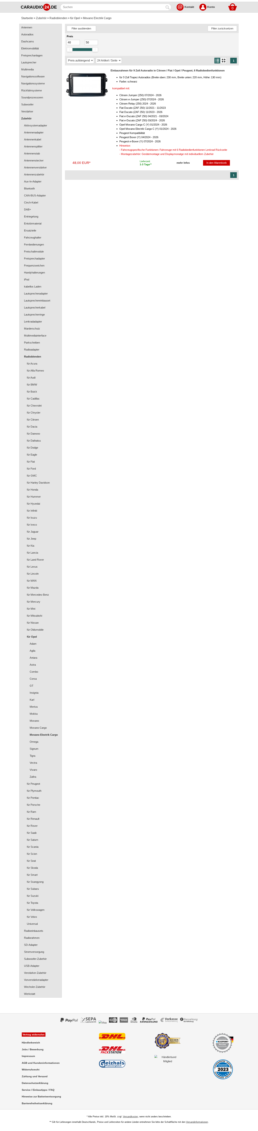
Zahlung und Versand (35, 1076)
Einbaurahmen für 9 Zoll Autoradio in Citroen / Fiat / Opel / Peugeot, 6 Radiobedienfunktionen (168, 70)
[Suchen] (167, 7)
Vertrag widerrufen (34, 1034)
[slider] (69, 49)
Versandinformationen (197, 1122)
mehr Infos (183, 162)
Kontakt (189, 6)
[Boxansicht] (223, 60)
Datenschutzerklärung (35, 1083)
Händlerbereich (31, 1042)
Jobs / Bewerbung (33, 1049)
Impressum (28, 1056)
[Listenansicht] (217, 60)
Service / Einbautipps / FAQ (38, 1089)
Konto (211, 6)
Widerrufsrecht (30, 1069)
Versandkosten (130, 1116)
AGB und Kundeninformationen (41, 1062)
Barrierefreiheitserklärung (37, 1103)
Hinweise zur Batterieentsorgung (41, 1096)
